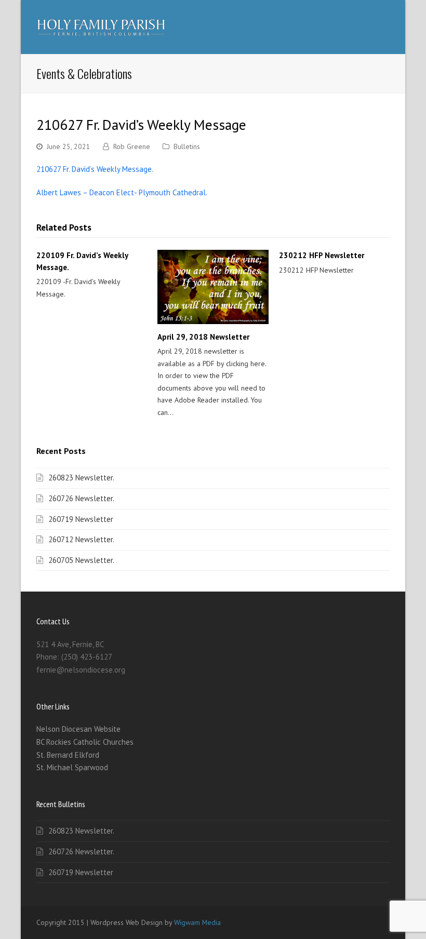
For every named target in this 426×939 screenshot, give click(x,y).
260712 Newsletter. (81, 539)
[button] (384, 27)
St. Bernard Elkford (67, 755)
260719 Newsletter (80, 519)
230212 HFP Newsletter (321, 255)
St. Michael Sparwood (72, 767)
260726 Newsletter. (81, 498)
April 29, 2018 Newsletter (203, 337)
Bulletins (187, 146)
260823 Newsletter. (81, 477)
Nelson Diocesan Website (78, 729)
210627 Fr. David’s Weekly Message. (94, 169)
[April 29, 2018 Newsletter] (212, 287)
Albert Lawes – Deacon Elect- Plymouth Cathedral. (121, 192)
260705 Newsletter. (81, 560)
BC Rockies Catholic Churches (85, 742)
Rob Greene (131, 146)
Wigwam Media (197, 922)
